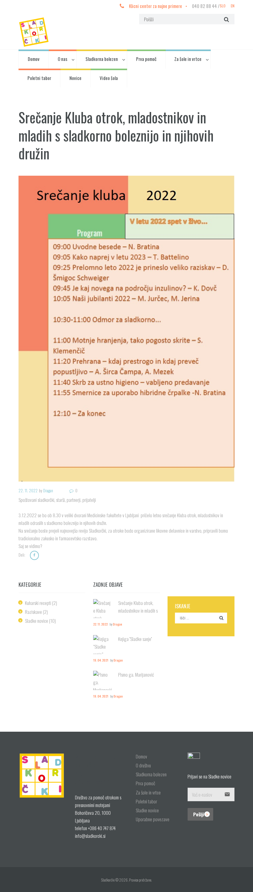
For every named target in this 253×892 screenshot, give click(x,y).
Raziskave (33, 611)
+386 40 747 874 (102, 828)
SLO (223, 5)
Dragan (48, 491)
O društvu (143, 765)
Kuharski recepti (38, 602)
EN (232, 5)
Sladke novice (36, 620)
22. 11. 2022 (28, 491)
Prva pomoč (146, 58)
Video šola (109, 77)
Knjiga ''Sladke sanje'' (135, 638)
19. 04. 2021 (100, 660)
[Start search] (226, 19)
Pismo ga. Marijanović (136, 674)
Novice (75, 77)
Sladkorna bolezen (101, 58)
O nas (62, 58)
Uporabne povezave (152, 819)
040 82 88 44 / (206, 5)
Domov (33, 58)
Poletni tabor (39, 77)
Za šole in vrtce (187, 58)
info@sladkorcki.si (90, 835)
